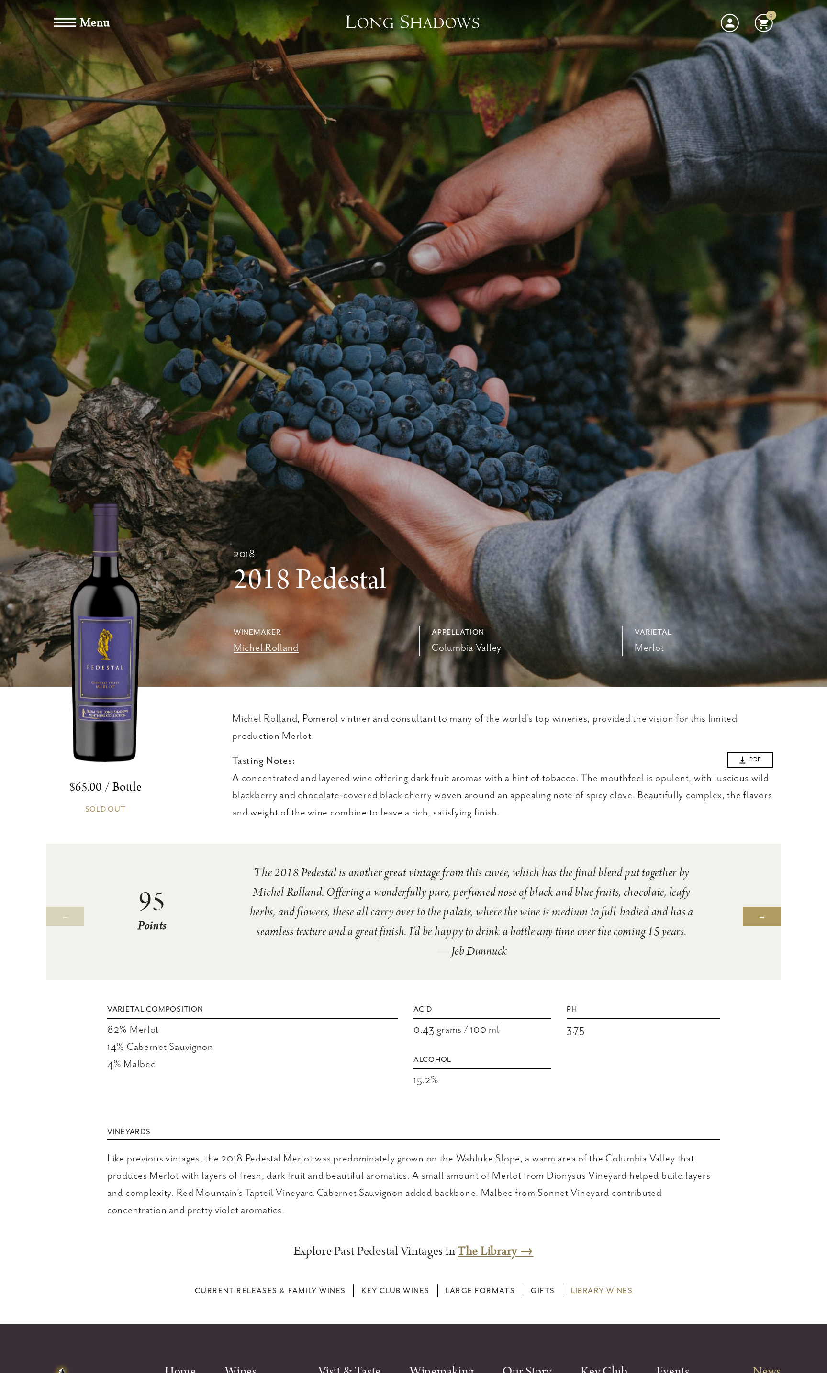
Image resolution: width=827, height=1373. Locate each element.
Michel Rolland (266, 647)
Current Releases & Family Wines (270, 1290)
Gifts (543, 1290)
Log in (729, 23)
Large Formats (480, 1290)
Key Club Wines (395, 1290)
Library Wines (602, 1290)
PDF (755, 759)
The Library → (495, 1251)
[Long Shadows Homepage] (413, 23)
